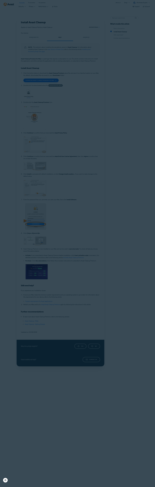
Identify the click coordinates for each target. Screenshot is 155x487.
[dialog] (77, 243)
